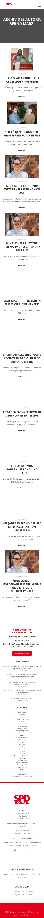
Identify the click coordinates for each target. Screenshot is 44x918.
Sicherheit (22, 749)
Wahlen (22, 772)
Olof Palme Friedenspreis (22, 737)
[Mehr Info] (39, 2)
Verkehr (22, 769)
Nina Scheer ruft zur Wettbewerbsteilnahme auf (22, 189)
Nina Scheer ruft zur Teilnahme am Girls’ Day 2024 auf (22, 246)
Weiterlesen (22, 96)
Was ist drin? (22, 774)
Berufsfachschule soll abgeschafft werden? (22, 79)
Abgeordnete (22, 712)
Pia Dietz (22, 744)
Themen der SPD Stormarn (22, 756)
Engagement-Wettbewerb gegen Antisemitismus (22, 413)
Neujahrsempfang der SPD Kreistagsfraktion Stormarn (22, 526)
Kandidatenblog (22, 728)
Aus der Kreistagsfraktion (22, 719)
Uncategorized (22, 765)
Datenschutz (33, 912)
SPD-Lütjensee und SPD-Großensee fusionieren (22, 133)
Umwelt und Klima (22, 763)
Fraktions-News (22, 726)
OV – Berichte (22, 740)
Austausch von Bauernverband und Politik (22, 469)
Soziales (22, 751)
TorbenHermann (22, 760)
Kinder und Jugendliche (22, 731)
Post (22, 747)
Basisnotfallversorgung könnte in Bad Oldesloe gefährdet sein (22, 358)
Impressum (22, 912)
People (22, 742)
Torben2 (22, 758)
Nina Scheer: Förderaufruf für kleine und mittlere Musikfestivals (22, 586)
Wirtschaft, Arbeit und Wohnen (22, 776)
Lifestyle (22, 733)
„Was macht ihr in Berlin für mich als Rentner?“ (22, 302)
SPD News (22, 753)
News (22, 735)
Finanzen (22, 724)
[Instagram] (23, 906)
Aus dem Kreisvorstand (22, 717)
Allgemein (22, 715)
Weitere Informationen (22, 653)
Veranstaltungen (22, 767)
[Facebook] (20, 906)
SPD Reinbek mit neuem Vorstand (21, 698)
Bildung (22, 721)
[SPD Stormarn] (9, 4)
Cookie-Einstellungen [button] (22, 915)
